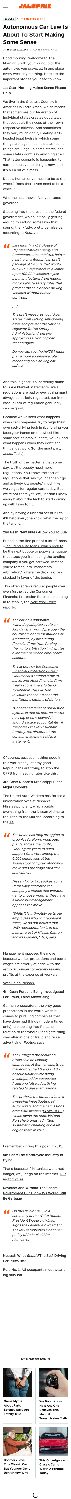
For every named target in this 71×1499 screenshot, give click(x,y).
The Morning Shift (32, 19)
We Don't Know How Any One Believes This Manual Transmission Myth (53, 1410)
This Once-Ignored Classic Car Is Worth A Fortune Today (52, 1467)
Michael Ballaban (17, 50)
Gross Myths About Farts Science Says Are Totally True (16, 1407)
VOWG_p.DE (52, 1111)
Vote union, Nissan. (19, 983)
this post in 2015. (49, 1146)
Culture (9, 19)
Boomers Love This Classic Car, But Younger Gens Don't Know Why (17, 1466)
